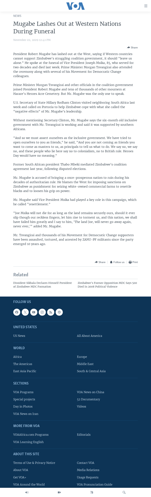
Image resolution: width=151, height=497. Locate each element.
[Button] (132, 47)
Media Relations (88, 470)
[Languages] (91, 492)
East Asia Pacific (24, 371)
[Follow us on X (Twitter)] (25, 312)
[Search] (124, 492)
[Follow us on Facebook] (16, 312)
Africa (17, 357)
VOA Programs (23, 392)
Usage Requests (88, 477)
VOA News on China (90, 392)
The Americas (22, 364)
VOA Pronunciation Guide (94, 484)
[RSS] (50, 312)
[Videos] (59, 492)
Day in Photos (23, 406)
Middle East (85, 364)
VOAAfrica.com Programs (31, 434)
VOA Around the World (29, 484)
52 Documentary (88, 399)
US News (19, 336)
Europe (82, 357)
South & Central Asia (91, 371)
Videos (81, 406)
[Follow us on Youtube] (33, 312)
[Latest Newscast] (26, 492)
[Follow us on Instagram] (42, 312)
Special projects (24, 399)
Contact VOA (85, 463)
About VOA (20, 470)
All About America (89, 336)
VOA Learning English (28, 442)
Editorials (84, 434)
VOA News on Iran (25, 414)
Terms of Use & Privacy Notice (34, 463)
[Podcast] (59, 312)
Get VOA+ (19, 477)
